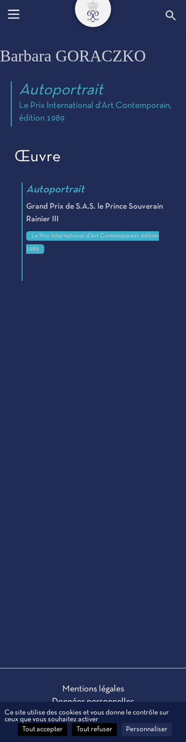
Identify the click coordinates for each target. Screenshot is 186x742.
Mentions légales (93, 689)
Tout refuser (94, 729)
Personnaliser (146, 729)
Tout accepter (42, 729)
